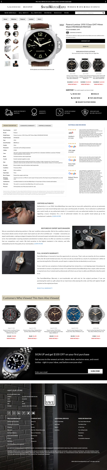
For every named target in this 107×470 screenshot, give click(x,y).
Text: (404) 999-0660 (96, 98)
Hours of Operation (36, 432)
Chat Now (76, 98)
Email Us (96, 94)
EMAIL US (87, 7)
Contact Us (33, 441)
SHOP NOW (68, 1)
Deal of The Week (59, 421)
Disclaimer (10, 441)
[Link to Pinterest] (23, 413)
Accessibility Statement (84, 438)
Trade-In (85, 46)
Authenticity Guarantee (13, 424)
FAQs (32, 438)
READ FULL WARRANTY (44, 288)
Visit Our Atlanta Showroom (38, 430)
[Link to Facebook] (9, 413)
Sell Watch (23, 13)
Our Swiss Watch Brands (84, 421)
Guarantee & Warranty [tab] (27, 125)
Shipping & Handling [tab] (45, 125)
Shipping (9, 427)
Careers (33, 427)
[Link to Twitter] (28, 413)
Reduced (58, 13)
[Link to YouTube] (33, 413)
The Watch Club (82, 424)
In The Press (81, 427)
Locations (57, 430)
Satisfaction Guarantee (13, 421)
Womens (48, 13)
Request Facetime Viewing (86, 102)
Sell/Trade (57, 424)
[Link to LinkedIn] (18, 413)
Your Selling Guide (82, 430)
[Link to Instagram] (13, 413)
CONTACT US (96, 7)
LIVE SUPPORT (28, 7)
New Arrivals (10, 13)
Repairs (56, 427)
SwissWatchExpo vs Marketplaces (15, 444)
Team (32, 424)
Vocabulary (81, 432)
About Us (33, 421)
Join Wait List (85, 41)
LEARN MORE (56, 216)
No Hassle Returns (11, 432)
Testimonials (34, 435)
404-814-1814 (16, 7)
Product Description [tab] (10, 125)
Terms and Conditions (12, 435)
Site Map (80, 435)
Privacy (9, 438)
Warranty (9, 430)
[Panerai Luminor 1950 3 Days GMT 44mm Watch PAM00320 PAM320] (42, 44)
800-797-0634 (33, 406)
